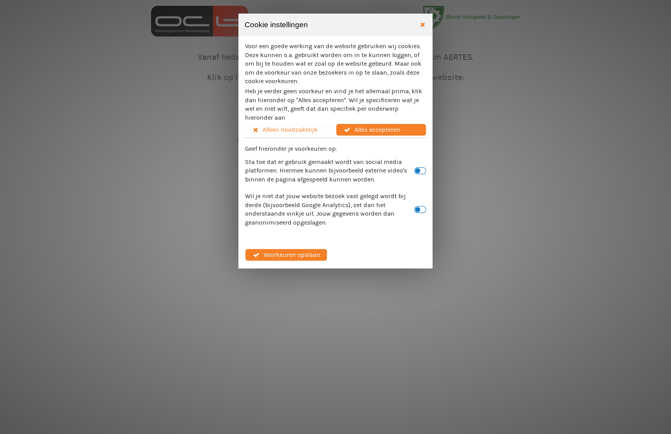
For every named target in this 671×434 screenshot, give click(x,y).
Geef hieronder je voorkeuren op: (291, 148)
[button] (290, 130)
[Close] (422, 25)
